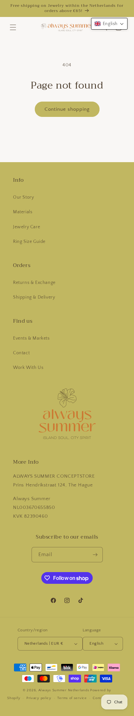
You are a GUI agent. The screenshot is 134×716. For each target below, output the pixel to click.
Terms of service (72, 698)
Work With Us (28, 367)
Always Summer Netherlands (63, 690)
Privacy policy (38, 698)
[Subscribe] (95, 554)
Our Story (23, 197)
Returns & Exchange (34, 282)
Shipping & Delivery (34, 297)
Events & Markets (31, 338)
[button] (13, 27)
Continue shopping (67, 109)
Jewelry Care (26, 227)
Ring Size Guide (29, 241)
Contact (21, 353)
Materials (22, 212)
